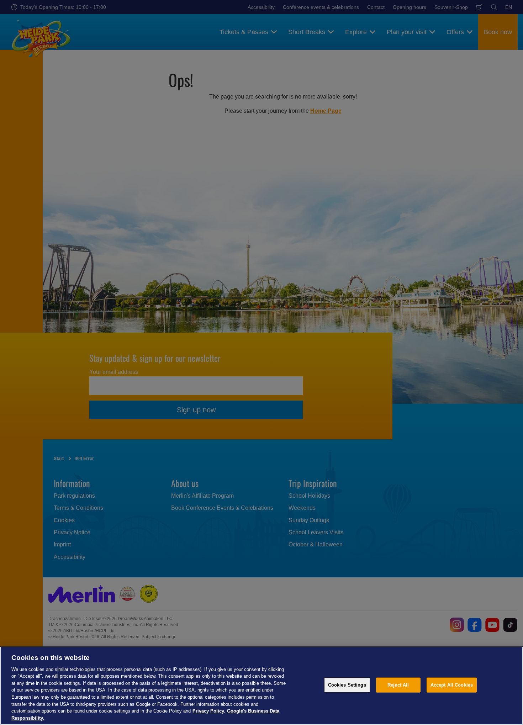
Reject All (398, 685)
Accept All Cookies (451, 685)
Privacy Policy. (208, 711)
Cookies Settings (347, 685)
